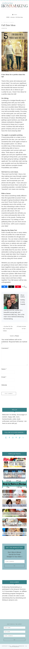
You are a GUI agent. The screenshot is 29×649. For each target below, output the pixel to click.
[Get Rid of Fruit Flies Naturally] (14, 513)
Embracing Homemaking (14, 5)
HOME (7, 17)
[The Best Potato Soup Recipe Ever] (14, 522)
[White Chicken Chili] (14, 532)
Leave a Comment (9, 22)
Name (3, 369)
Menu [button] (15, 14)
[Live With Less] (14, 462)
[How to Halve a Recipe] (14, 484)
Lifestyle (13, 17)
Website (4, 385)
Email (3, 377)
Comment (5, 348)
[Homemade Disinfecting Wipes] (14, 493)
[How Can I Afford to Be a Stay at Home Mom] (14, 503)
